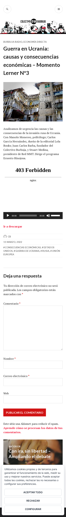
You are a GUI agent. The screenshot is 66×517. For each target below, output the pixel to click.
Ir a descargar (12, 226)
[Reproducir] (8, 215)
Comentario (11, 303)
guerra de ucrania (27, 250)
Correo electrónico (16, 376)
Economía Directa (35, 41)
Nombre (9, 359)
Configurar (33, 509)
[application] (33, 215)
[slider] (56, 215)
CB (9, 236)
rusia (45, 250)
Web (6, 393)
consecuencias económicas (23, 247)
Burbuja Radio (12, 41)
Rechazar (33, 500)
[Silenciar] (48, 215)
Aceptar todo (33, 492)
